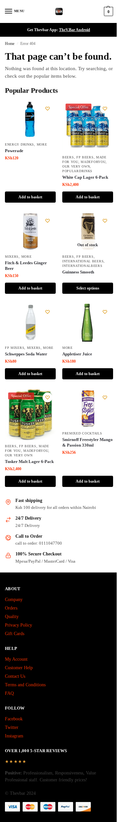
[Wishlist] (47, 108)
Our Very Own (76, 166)
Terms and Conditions (25, 684)
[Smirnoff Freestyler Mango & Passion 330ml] (87, 408)
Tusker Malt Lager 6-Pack (29, 461)
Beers (68, 157)
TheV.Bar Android (74, 30)
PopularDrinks (77, 171)
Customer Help (19, 667)
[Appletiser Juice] (87, 323)
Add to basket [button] (30, 197)
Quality (12, 616)
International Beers (83, 261)
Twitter (11, 727)
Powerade (14, 150)
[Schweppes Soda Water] (30, 323)
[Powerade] (30, 119)
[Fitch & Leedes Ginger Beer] (30, 231)
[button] (107, 11)
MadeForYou (93, 162)
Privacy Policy (18, 625)
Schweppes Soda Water (26, 353)
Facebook (14, 718)
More (42, 144)
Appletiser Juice (77, 353)
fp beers (85, 157)
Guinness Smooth (78, 272)
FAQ (9, 693)
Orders (11, 608)
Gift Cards (14, 633)
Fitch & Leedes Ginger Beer (26, 265)
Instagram (14, 735)
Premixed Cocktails (82, 433)
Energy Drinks (19, 144)
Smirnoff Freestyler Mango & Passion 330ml (87, 442)
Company (14, 599)
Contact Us (15, 676)
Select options (87, 288)
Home (9, 43)
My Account (16, 659)
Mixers (12, 256)
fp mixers (14, 348)
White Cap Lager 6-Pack (85, 177)
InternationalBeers (82, 266)
